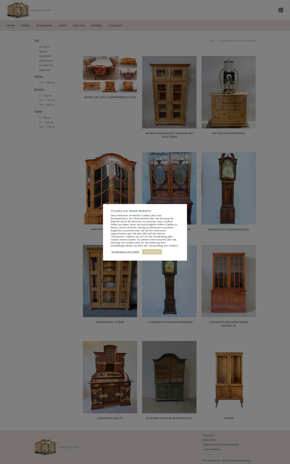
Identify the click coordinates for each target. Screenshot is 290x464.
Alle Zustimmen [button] (152, 251)
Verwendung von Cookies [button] (125, 251)
